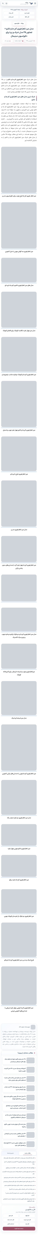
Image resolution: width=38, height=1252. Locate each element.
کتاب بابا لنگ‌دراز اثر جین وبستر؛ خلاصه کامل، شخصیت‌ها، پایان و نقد (19, 1158)
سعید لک (21, 1027)
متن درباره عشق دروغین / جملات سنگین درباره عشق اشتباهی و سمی (19, 1185)
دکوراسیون (16, 23)
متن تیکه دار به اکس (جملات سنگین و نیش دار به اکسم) (21, 1189)
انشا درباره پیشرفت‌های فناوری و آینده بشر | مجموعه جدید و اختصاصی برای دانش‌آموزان (18, 1200)
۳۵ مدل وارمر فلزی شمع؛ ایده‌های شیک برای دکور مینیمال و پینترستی (18, 1181)
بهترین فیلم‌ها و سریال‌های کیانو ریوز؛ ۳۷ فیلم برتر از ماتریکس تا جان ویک (19, 1163)
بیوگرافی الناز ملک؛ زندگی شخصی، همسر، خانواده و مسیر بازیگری (20, 1168)
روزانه (31, 3)
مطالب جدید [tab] (28, 1153)
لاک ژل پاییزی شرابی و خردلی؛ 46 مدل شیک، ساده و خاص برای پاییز (19, 1177)
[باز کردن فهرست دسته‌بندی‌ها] (35, 3)
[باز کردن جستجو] (2, 3)
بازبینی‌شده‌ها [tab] (10, 1153)
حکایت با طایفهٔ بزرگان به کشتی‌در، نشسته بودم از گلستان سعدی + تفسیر (19, 1194)
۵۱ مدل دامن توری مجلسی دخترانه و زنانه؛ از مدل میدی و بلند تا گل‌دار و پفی (18, 1172)
